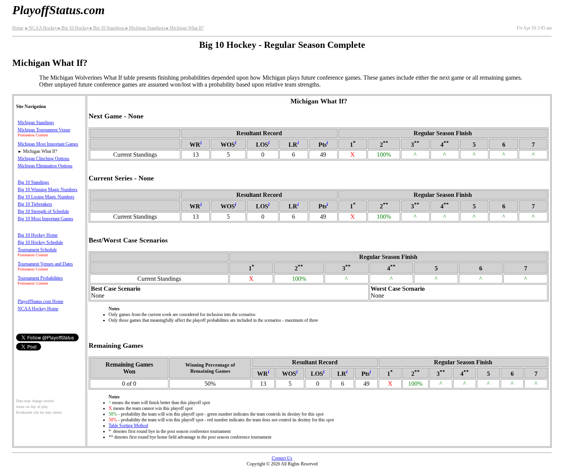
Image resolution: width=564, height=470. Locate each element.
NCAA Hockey (41, 28)
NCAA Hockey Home (38, 308)
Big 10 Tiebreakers (35, 204)
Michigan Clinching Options (43, 158)
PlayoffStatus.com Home (40, 301)
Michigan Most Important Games (48, 144)
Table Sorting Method (128, 425)
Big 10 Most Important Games (45, 218)
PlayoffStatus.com (58, 10)
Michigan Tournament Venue (44, 130)
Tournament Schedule (37, 249)
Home (17, 28)
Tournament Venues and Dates (45, 264)
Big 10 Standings (107, 28)
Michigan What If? (184, 28)
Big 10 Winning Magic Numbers (48, 189)
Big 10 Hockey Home (38, 235)
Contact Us (282, 458)
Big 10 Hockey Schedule (40, 242)
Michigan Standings (145, 28)
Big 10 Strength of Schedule (43, 211)
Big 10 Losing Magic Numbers (46, 197)
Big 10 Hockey (73, 28)
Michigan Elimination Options (45, 166)
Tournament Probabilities (40, 278)
